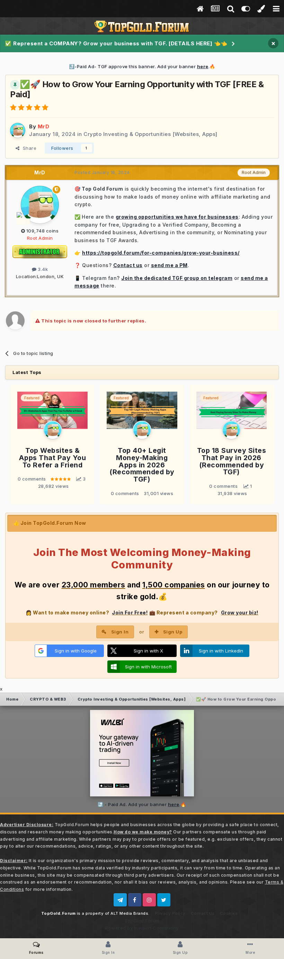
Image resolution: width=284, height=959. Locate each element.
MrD (39, 172)
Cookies (229, 913)
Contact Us (203, 913)
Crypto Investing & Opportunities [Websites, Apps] (150, 134)
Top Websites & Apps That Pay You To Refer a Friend (52, 457)
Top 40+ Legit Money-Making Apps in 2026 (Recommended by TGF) (142, 464)
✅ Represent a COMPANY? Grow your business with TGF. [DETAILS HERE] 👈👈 (116, 43)
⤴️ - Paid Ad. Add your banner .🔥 (142, 804)
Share (28, 148)
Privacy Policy (170, 913)
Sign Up (173, 631)
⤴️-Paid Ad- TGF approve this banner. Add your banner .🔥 (142, 66)
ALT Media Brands (129, 913)
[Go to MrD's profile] (17, 130)
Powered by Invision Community (142, 928)
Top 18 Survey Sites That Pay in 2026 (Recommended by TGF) (231, 461)
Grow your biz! (239, 612)
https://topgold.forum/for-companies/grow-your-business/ (161, 253)
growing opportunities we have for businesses (177, 217)
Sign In (120, 631)
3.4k (42, 269)
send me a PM (169, 265)
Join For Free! (130, 612)
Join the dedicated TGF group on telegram (176, 278)
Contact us (128, 265)
